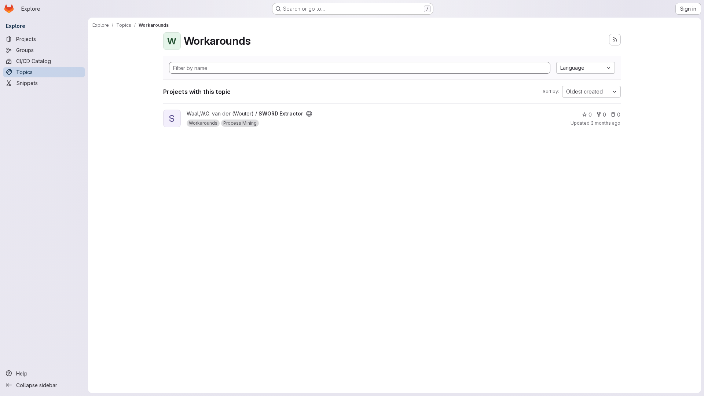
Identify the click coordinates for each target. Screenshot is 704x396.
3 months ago (605, 123)
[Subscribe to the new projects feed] (615, 39)
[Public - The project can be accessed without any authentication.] (309, 114)
